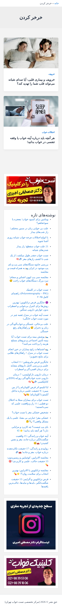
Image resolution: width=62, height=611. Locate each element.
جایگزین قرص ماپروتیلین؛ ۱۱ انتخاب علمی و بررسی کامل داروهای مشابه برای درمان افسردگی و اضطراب (29, 366)
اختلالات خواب (48, 132)
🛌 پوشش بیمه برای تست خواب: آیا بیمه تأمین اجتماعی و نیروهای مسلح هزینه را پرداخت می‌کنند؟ (29, 340)
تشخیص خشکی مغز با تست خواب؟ (30, 412)
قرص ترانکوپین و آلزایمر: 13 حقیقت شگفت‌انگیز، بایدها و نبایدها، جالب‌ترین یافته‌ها (28, 483)
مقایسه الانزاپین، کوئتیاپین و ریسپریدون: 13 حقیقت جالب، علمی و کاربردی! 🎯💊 (27, 461)
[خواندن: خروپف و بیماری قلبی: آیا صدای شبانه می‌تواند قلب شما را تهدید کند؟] (31, 52)
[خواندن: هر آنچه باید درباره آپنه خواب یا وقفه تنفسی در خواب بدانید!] (31, 111)
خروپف (51, 74)
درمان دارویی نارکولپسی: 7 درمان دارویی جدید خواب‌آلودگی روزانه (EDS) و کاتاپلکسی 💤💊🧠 (27, 378)
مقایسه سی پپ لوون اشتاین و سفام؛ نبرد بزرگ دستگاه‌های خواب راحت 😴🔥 (28, 281)
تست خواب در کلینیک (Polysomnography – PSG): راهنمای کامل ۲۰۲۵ (29, 293)
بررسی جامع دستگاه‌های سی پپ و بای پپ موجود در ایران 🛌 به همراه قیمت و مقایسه (28, 268)
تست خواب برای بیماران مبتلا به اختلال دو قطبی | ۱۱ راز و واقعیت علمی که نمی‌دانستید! (28, 403)
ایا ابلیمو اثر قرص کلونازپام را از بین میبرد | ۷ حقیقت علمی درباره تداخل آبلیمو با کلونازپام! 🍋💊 (29, 391)
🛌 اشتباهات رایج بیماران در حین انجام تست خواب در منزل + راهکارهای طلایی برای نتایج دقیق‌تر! (27, 353)
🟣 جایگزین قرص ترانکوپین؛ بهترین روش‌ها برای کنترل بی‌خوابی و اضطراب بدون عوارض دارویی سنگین (28, 306)
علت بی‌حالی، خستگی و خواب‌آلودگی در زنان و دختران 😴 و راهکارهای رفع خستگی (27, 328)
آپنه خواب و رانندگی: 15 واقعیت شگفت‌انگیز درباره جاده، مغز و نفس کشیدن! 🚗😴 (29, 440)
